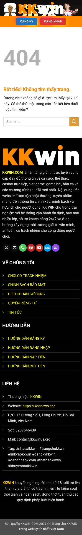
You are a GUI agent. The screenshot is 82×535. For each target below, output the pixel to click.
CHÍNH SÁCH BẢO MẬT (27, 285)
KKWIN (35, 397)
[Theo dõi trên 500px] (47, 248)
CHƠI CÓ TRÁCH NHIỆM (27, 276)
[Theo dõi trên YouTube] (39, 248)
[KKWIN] (41, 8)
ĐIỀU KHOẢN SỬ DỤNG (26, 294)
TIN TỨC (15, 312)
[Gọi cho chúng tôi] (23, 248)
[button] (6, 7)
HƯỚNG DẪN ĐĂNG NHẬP (29, 348)
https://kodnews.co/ (39, 406)
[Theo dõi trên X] (6, 248)
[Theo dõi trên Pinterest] (31, 248)
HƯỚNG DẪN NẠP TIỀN (26, 357)
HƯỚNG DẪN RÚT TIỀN (26, 366)
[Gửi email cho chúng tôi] (14, 248)
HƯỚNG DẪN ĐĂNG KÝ (26, 338)
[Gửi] (74, 121)
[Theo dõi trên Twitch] (55, 248)
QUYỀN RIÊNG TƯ (22, 303)
